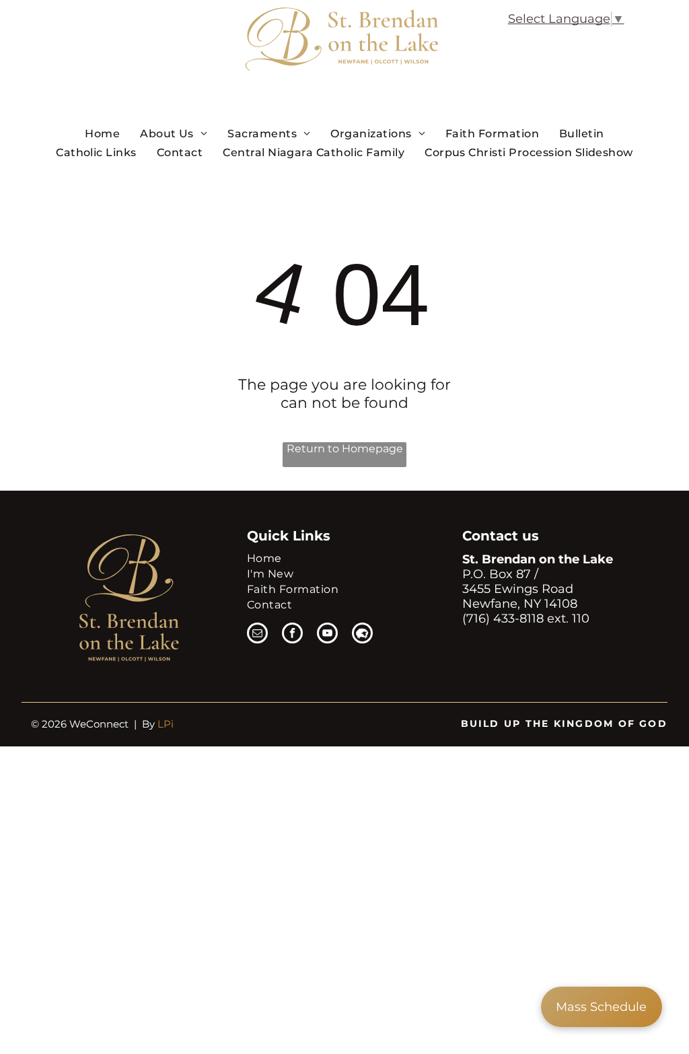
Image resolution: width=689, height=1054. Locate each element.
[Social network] (362, 635)
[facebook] (292, 635)
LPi (165, 723)
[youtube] (327, 635)
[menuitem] (102, 133)
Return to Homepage (345, 448)
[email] (257, 635)
